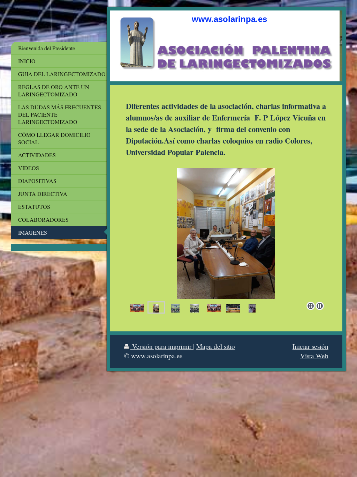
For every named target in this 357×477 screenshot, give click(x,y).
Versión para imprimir (161, 346)
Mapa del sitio (215, 346)
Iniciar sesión (310, 346)
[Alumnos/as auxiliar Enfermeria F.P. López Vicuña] (175, 308)
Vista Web (314, 355)
